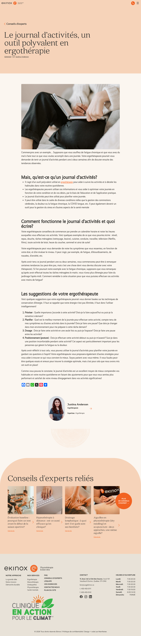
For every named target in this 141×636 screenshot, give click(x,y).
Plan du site (50, 590)
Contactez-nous (52, 587)
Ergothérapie (32, 579)
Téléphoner (133, 3)
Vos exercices (50, 584)
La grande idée (11, 579)
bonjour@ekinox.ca (87, 585)
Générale (7, 57)
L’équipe (48, 581)
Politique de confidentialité (72, 632)
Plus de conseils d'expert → (123, 501)
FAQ (45, 575)
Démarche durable (13, 585)
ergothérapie (67, 182)
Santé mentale (32, 590)
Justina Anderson (22, 57)
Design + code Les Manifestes (95, 632)
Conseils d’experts (16, 23)
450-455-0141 (86, 592)
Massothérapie (32, 582)
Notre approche (13, 575)
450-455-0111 (86, 589)
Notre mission (11, 582)
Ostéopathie (32, 585)
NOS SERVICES (33, 575)
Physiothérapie (33, 587)
